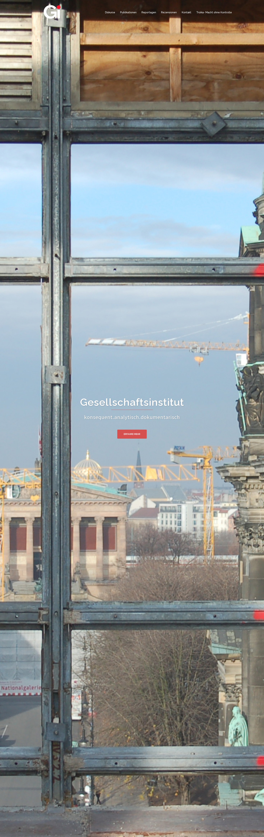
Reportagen (149, 12)
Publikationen (128, 12)
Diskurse (110, 12)
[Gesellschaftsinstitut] (52, 12)
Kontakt (186, 12)
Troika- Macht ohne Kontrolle (214, 12)
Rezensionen (169, 12)
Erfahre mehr (132, 434)
